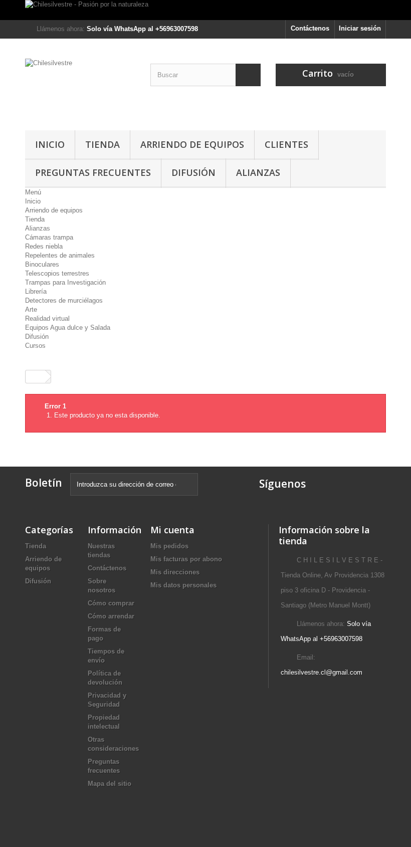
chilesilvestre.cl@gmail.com (321, 672)
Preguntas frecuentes (93, 172)
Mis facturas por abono (186, 559)
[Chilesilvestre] (80, 88)
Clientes (286, 144)
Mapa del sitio (109, 783)
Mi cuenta (172, 530)
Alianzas (258, 172)
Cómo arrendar (111, 616)
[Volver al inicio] (35, 376)
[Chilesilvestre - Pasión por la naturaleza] (205, 10)
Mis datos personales (183, 585)
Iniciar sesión (360, 28)
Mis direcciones (174, 572)
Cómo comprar (111, 603)
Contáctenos (310, 28)
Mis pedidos (169, 546)
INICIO (50, 144)
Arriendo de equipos (192, 144)
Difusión (193, 172)
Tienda (102, 144)
